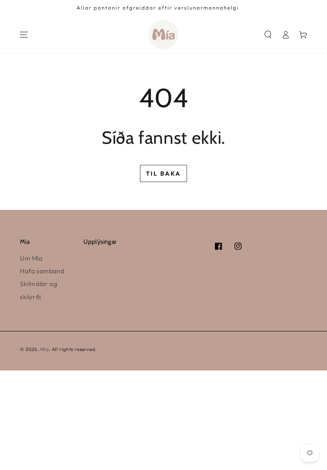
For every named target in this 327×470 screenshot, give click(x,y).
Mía (44, 349)
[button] (268, 34)
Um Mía (31, 258)
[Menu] (24, 34)
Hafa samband (42, 271)
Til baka (163, 173)
